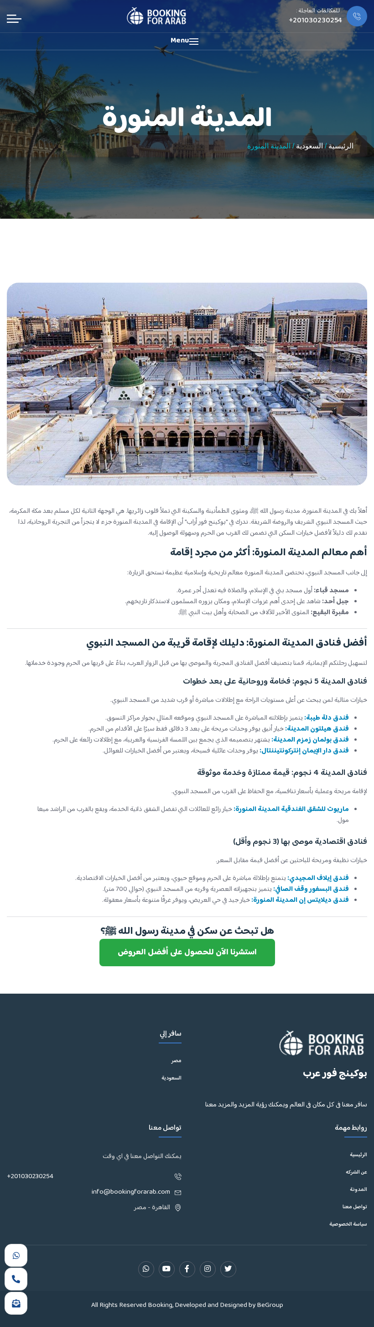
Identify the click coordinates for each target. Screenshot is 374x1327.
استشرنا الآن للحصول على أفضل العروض (187, 952)
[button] (187, 41)
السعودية (309, 146)
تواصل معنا (355, 1207)
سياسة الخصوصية (348, 1225)
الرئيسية (340, 146)
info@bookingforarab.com (131, 1192)
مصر (176, 1061)
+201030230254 (30, 1176)
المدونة (358, 1190)
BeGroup (270, 1305)
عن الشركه (356, 1173)
